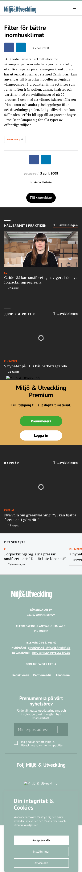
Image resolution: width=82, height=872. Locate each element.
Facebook (35, 773)
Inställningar (41, 851)
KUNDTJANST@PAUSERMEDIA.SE (49, 647)
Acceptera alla (41, 840)
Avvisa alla (41, 863)
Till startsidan (41, 197)
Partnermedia (42, 675)
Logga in (41, 435)
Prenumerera (41, 421)
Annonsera (63, 675)
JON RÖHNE (41, 631)
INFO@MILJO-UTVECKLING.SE (51, 652)
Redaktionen (20, 675)
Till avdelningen (65, 225)
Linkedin (47, 773)
